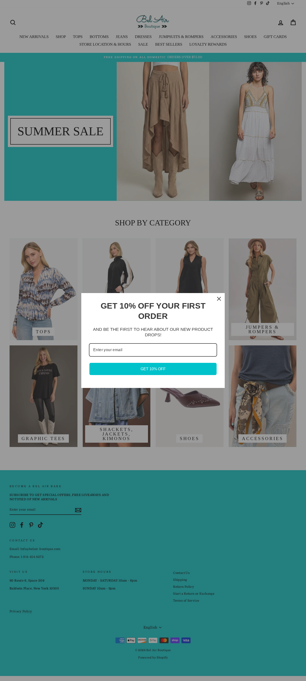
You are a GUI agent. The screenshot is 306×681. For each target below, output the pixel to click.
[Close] (219, 299)
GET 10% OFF (153, 369)
